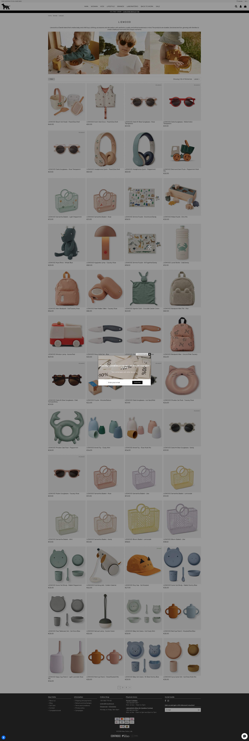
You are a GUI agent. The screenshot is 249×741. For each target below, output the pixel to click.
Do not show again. (143, 354)
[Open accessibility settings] (3, 737)
